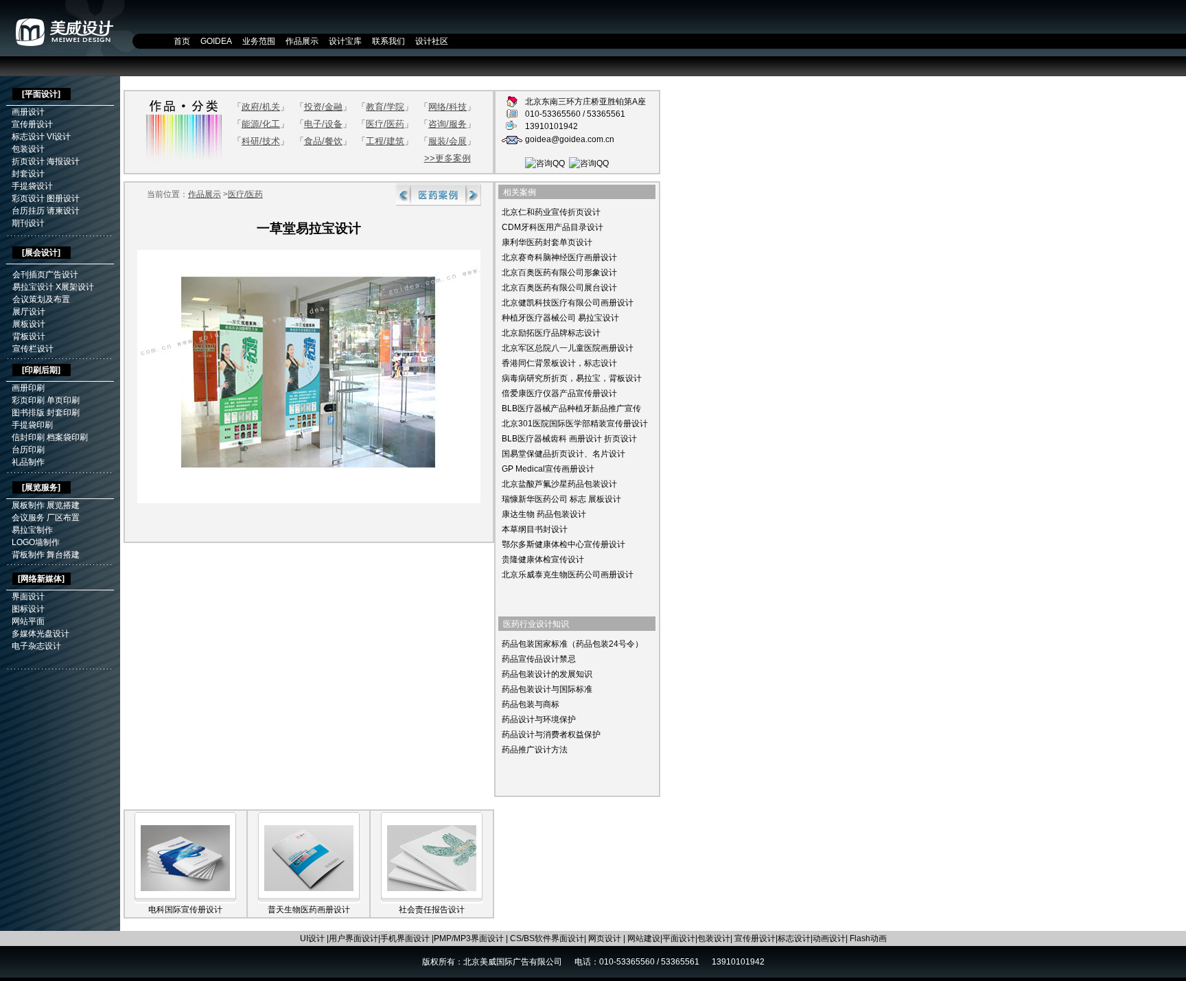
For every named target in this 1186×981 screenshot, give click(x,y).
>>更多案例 (447, 158)
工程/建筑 (385, 141)
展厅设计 (28, 311)
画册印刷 (28, 388)
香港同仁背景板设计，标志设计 (559, 363)
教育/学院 (385, 107)
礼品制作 (28, 462)
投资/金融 (323, 107)
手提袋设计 (32, 186)
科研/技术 (261, 141)
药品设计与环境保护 (539, 719)
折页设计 (28, 161)
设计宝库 (345, 41)
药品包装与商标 (530, 704)
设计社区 (431, 41)
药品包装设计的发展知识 (547, 674)
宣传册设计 (32, 124)
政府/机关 (261, 107)
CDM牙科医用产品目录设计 (552, 227)
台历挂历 (28, 211)
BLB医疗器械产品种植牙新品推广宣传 (571, 408)
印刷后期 (41, 370)
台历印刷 (28, 449)
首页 (182, 41)
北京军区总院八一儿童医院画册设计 (567, 348)
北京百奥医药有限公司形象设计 (559, 272)
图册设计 (63, 198)
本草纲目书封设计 (535, 529)
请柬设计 (63, 211)
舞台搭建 (63, 554)
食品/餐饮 (323, 141)
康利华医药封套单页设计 (547, 242)
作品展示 (302, 41)
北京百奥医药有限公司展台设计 (559, 287)
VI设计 (59, 136)
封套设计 (28, 173)
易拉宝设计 (33, 287)
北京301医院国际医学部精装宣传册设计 (575, 423)
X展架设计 (75, 287)
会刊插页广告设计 (45, 274)
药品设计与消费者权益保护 (551, 734)
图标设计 (28, 609)
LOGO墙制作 (36, 542)
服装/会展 (447, 141)
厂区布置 (63, 517)
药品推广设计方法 (535, 749)
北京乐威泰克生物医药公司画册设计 (567, 574)
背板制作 (28, 554)
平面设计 (41, 94)
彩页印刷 (28, 400)
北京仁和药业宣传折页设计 (551, 212)
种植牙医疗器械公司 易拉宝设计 (560, 318)
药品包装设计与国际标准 (547, 689)
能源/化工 (261, 124)
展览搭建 (63, 505)
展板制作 (28, 505)
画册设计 (28, 112)
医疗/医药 (385, 124)
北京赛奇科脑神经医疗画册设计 (559, 257)
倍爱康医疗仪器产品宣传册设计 (559, 393)
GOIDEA (216, 41)
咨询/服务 (447, 124)
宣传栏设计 (33, 349)
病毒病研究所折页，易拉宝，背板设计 (572, 378)
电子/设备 (323, 124)
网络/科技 (447, 107)
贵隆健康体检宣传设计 (543, 559)
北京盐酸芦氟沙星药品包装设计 (559, 484)
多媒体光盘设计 (40, 633)
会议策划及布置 (41, 299)
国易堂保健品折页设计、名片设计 (563, 454)
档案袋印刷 (67, 437)
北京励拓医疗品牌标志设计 (551, 333)
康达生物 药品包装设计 (544, 514)
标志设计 (28, 136)
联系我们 (388, 41)
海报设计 (63, 161)
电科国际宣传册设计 (185, 909)
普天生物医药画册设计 (309, 909)
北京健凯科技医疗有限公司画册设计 (567, 303)
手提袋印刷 (32, 425)
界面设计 (28, 596)
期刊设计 (28, 223)
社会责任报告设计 (432, 909)
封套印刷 (63, 412)
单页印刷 (63, 400)
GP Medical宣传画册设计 (548, 469)
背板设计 (28, 336)
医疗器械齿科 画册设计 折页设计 (577, 438)
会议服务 (28, 517)
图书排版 (28, 412)
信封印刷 (28, 437)
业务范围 (258, 41)
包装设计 (28, 149)
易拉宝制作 (32, 530)
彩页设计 (28, 198)
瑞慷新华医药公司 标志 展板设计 (561, 499)
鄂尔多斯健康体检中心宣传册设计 (563, 544)
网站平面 (28, 621)
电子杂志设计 (36, 646)
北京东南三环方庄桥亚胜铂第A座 (585, 101)
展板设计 (28, 324)
